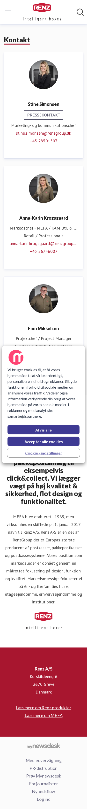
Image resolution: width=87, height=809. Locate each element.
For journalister (43, 783)
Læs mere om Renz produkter (43, 707)
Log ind (44, 799)
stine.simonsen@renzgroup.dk (43, 133)
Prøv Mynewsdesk (43, 775)
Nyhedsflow (43, 791)
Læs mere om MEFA (44, 715)
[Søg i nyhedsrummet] (80, 12)
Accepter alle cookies (43, 441)
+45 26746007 (44, 251)
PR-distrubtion (43, 768)
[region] (43, 404)
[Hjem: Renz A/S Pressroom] (42, 12)
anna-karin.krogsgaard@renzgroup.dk (43, 243)
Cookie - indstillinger (43, 452)
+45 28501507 (44, 141)
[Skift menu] (8, 12)
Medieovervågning (44, 760)
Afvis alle (43, 429)
